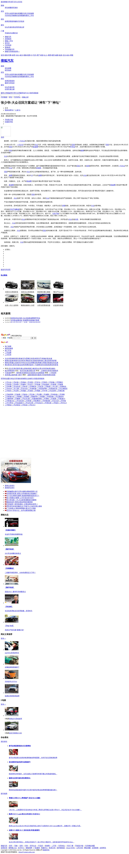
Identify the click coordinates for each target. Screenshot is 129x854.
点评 (22, 27)
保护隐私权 (61, 848)
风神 (49, 365)
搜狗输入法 (13, 848)
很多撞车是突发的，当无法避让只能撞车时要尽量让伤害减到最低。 (33, 774)
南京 (45, 370)
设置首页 (4, 848)
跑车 (31, 93)
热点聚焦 (4, 275)
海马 (18, 363)
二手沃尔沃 (23, 388)
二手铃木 (24, 386)
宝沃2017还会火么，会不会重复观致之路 (21, 510)
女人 (45, 55)
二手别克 (8, 384)
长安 (32, 360)
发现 (87, 166)
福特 (13, 358)
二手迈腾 (38, 394)
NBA (17, 55)
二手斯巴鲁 (61, 391)
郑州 (18, 373)
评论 (6, 7)
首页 (2, 55)
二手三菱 (15, 388)
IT (31, 55)
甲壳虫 (72, 147)
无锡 (53, 370)
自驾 (16, 27)
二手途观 (17, 394)
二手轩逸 (62, 401)
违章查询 (11, 21)
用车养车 (4, 741)
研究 (13, 7)
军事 (9, 55)
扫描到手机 (9, 122)
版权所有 (46, 850)
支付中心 (21, 848)
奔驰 (43, 358)
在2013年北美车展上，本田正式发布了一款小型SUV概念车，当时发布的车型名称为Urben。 (41, 842)
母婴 (49, 55)
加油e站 (7, 47)
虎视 (63, 205)
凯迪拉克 (51, 363)
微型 (2, 93)
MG (11, 365)
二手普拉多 (47, 403)
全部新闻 (95, 848)
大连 (33, 370)
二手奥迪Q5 (61, 398)
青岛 (50, 368)
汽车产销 (13, 209)
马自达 (19, 360)
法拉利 (22, 365)
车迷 (9, 27)
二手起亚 (15, 382)
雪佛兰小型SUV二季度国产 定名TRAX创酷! (24, 798)
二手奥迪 (22, 382)
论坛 (6, 27)
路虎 (36, 360)
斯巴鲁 (7, 365)
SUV (28, 93)
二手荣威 (22, 391)
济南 (46, 368)
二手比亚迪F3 (18, 403)
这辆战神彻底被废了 (12, 667)
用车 (2, 19)
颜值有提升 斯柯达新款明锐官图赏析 (20, 502)
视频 (22, 15)
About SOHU (70, 848)
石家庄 (18, 368)
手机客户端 (9, 120)
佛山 (10, 375)
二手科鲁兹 (53, 394)
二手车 (31, 15)
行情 (26, 846)
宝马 (24, 358)
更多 (56, 365)
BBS (68, 55)
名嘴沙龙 (14, 33)
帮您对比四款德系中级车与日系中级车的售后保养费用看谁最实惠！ (33, 790)
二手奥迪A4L (9, 396)
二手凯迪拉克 (52, 388)
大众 (23, 141)
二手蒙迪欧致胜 (36, 398)
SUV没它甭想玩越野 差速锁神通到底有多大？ (23, 495)
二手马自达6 (19, 401)
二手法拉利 (52, 391)
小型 (5, 93)
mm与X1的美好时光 (12, 653)
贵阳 (53, 375)
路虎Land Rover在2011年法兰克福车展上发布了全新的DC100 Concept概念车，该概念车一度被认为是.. (45, 826)
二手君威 (25, 396)
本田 (36, 358)
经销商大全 (25, 378)
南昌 (42, 373)
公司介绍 (79, 848)
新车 (13, 13)
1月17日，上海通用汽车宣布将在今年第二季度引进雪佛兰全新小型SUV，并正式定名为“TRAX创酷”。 (45, 810)
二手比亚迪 (45, 384)
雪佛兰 (28, 358)
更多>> (3, 638)
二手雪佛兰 (59, 382)
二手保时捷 (32, 388)
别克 (32, 358)
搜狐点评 (25, 97)
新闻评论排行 (10, 488)
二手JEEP (8, 388)
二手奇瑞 (52, 384)
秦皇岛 (35, 368)
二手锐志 (55, 403)
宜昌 (32, 373)
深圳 (54, 373)
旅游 (60, 55)
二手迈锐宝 (16, 405)
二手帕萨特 (33, 396)
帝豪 (39, 363)
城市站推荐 (9, 348)
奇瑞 (15, 360)
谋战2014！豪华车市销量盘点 (15, 591)
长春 (26, 370)
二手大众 (8, 382)
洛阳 (25, 373)
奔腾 (26, 365)
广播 (2, 31)
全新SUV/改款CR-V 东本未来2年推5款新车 (24, 830)
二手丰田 (29, 382)
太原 (39, 368)
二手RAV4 (31, 405)
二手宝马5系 (28, 403)
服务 (16, 21)
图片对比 (11, 378)
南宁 (20, 375)
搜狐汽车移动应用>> (12, 51)
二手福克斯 (9, 394)
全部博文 (103, 848)
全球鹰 (31, 363)
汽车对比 (8, 15)
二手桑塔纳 (9, 398)
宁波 (6, 373)
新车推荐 (4, 793)
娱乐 (21, 55)
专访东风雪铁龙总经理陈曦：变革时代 (18, 611)
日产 (39, 358)
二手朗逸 (18, 396)
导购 (13, 15)
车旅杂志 (8, 33)
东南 (46, 365)
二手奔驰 (51, 382)
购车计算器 (33, 378)
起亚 (46, 358)
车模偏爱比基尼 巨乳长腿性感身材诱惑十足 (22, 491)
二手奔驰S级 (45, 401)
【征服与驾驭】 (10, 530)
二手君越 (52, 398)
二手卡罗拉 (9, 403)
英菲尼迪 (16, 365)
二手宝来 (31, 394)
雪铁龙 (28, 360)
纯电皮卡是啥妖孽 (15, 719)
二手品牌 (8, 352)
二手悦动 (24, 405)
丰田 (76, 219)
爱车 (2, 25)
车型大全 (8, 13)
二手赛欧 (45, 398)
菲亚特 (30, 365)
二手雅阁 (17, 398)
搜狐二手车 (9, 41)
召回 (73, 145)
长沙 (35, 373)
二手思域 (28, 401)
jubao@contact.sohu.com (27, 852)
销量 (9, 7)
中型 (13, 93)
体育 (13, 55)
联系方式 (52, 848)
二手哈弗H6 (36, 401)
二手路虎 (47, 386)
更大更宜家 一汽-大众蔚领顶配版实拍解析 (21, 500)
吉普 (48, 360)
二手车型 (8, 355)
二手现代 (44, 382)
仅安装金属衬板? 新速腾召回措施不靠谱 (25, 320)
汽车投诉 (21, 21)
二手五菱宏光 (59, 396)
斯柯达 (7, 363)
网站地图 (87, 848)
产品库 (40, 846)
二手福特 (22, 384)
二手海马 (8, 391)
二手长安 (40, 386)
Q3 (32, 175)
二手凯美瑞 (49, 396)
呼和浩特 (11, 370)
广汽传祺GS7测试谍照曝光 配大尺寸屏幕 (21, 508)
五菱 (56, 363)
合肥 (39, 373)
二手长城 (36, 384)
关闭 (2, 137)
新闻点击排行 (10, 485)
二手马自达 (16, 386)
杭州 (56, 370)
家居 (42, 55)
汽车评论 (17, 97)
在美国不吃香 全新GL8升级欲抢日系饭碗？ (22, 493)
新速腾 (35, 147)
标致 (6, 360)
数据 (17, 209)
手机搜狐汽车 (10, 49)
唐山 (22, 368)
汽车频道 (4, 97)
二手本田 (15, 384)
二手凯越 (41, 396)
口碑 (13, 89)
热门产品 (8, 350)
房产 (38, 55)
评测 (19, 13)
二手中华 (44, 391)
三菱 (44, 360)
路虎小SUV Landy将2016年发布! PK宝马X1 (24, 814)
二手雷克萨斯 (42, 388)
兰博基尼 (44, 363)
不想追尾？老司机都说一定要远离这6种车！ (22, 504)
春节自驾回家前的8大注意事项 (20, 746)
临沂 (6, 370)
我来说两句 (12, 110)
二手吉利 (15, 391)
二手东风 (29, 391)
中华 (22, 363)
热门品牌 (8, 346)
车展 (19, 27)
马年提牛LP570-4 (11, 681)
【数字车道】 (10, 549)
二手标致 (60, 384)
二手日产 (29, 384)
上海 (42, 370)
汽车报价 (17, 378)
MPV (25, 93)
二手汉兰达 (55, 401)
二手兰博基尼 (62, 388)
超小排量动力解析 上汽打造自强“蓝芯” (20, 498)
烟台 (53, 368)
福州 (13, 375)
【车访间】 (9, 606)
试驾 (19, 15)
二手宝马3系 (25, 398)
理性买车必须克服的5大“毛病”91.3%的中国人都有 (24, 506)
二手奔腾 (8, 386)
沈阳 (30, 370)
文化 (64, 55)
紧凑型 (9, 93)
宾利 (53, 365)
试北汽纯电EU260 (15, 733)
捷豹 (38, 365)
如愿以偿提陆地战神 (12, 696)
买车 (2, 11)
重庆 (39, 375)
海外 (16, 7)
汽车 (34, 55)
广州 (51, 373)
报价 (16, 13)
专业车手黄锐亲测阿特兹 (14, 534)
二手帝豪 (36, 391)
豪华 (21, 93)
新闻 (2, 5)
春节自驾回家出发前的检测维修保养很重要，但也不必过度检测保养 (33, 757)
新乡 (21, 373)
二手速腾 (45, 394)
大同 (43, 368)
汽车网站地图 (90, 846)
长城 (50, 358)
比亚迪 (10, 360)
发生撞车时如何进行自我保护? (20, 762)
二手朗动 (8, 405)
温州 (10, 373)
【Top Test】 (9, 626)
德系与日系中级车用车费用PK (19, 778)
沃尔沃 (26, 363)
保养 (6, 21)
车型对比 (4, 378)
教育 (53, 55)
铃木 (23, 360)
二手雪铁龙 (32, 386)
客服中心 (44, 848)
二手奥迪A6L (9, 401)
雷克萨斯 (53, 360)
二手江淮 (54, 386)
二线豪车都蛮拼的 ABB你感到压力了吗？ (20, 572)
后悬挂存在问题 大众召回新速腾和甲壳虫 (25, 318)
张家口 (30, 368)
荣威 (11, 363)
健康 (56, 55)
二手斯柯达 (62, 386)
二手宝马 (36, 382)
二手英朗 (61, 394)
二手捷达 (24, 394)
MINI (42, 365)
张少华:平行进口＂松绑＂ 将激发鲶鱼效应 (26, 322)
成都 (29, 375)
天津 (13, 368)
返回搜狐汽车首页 (7, 2)
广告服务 (36, 848)
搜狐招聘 (29, 848)
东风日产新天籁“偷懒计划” (14, 630)
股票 (28, 55)
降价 (16, 15)
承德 (25, 368)
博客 (71, 55)
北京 (10, 368)
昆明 (46, 375)
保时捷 (40, 360)
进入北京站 (18, 2)
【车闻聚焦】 (10, 568)
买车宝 (7, 43)
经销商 (31, 13)
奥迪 (20, 358)
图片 (22, 13)
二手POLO (63, 403)
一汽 (20, 141)
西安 (50, 375)
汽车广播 (70, 846)
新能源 (35, 93)
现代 (17, 358)
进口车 (26, 13)
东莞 (6, 375)
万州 (43, 375)
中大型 (17, 93)
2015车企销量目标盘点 (13, 553)
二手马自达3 (38, 403)
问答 (13, 27)
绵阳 (32, 375)
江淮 (15, 363)
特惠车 (26, 15)
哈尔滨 (22, 370)
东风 (36, 363)
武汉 (28, 373)
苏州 (49, 370)
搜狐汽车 (8, 37)
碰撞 (82, 150)
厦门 (17, 375)
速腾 (10, 175)
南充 (36, 375)
